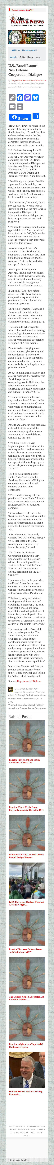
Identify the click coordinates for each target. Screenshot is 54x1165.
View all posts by (18, 705)
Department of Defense (29, 681)
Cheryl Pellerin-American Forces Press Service (28, 80)
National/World (29, 50)
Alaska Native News (21, 1160)
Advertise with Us (17, 1126)
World (13, 57)
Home (17, 50)
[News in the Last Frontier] (27, 20)
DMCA (32, 1132)
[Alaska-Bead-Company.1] (27, 36)
